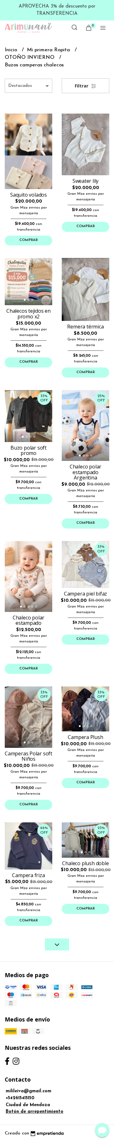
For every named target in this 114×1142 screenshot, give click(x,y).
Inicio (12, 50)
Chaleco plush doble (85, 863)
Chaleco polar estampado (28, 620)
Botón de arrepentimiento (34, 1111)
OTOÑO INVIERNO (30, 57)
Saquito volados (28, 194)
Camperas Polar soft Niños (28, 756)
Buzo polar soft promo (28, 450)
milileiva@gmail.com (28, 1091)
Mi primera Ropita (49, 50)
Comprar (28, 240)
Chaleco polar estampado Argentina (85, 472)
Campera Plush (85, 737)
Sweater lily (85, 180)
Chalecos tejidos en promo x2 (28, 313)
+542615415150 (20, 1098)
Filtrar (82, 86)
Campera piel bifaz (85, 593)
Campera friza (28, 875)
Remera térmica (85, 326)
